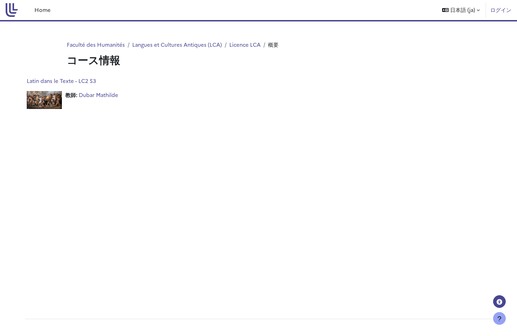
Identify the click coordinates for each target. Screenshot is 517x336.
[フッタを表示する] (499, 318)
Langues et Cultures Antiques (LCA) (177, 44)
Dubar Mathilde (98, 94)
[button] (461, 10)
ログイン (500, 9)
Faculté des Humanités (96, 44)
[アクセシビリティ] (499, 301)
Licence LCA (245, 44)
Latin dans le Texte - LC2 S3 (61, 80)
